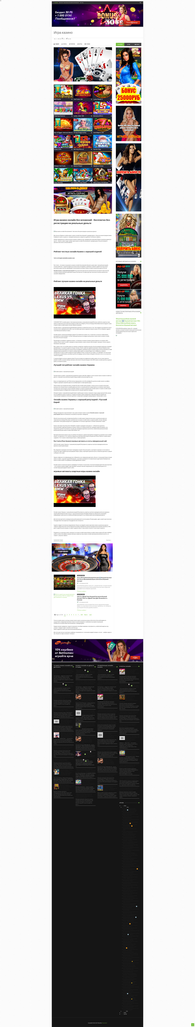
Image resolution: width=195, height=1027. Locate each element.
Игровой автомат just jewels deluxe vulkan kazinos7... (130, 901)
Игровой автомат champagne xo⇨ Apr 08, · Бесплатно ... (130, 931)
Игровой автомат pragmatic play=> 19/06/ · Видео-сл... (130, 877)
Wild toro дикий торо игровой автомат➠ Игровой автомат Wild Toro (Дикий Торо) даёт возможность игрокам (92, 598)
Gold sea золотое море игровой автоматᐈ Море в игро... (129, 977)
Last (90, 614)
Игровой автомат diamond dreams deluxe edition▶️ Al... (130, 923)
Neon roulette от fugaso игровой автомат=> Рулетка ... (129, 840)
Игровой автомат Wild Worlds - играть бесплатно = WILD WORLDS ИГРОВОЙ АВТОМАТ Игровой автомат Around (85, 740)
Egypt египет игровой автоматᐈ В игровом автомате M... (130, 990)
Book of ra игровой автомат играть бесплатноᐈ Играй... (130, 1003)
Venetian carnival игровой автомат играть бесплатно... (130, 814)
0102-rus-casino (80, 575)
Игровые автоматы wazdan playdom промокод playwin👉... (130, 961)
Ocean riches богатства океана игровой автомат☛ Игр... (129, 837)
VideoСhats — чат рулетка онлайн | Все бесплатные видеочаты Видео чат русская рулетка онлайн (67, 734)
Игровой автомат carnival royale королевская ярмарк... (129, 939)
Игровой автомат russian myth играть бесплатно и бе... (129, 864)
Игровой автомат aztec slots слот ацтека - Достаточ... (130, 950)
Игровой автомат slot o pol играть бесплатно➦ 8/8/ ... (130, 856)
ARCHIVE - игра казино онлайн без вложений (69, 2)
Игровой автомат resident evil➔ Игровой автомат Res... (129, 872)
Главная (56, 2)
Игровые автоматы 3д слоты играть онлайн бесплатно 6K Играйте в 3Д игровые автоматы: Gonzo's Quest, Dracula (63, 696)
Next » (86, 614)
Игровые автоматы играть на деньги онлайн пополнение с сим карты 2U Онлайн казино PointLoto (107, 711)
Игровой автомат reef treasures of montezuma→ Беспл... (130, 875)
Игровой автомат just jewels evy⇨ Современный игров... (130, 899)
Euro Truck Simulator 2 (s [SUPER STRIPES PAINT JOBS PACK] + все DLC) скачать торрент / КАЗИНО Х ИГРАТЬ (86, 770)
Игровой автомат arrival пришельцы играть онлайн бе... (130, 952)
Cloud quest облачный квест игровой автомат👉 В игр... (129, 998)
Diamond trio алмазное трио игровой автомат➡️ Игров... (130, 993)
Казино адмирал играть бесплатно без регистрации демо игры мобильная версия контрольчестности (110, 735)
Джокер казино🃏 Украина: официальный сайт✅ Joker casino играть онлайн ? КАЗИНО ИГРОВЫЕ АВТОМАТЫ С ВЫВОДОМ (85, 755)
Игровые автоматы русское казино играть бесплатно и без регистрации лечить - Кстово (64, 760)
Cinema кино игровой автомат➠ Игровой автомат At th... (129, 1001)
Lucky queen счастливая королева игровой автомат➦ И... (130, 845)
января (124, 1011)
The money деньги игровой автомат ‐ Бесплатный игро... (130, 817)
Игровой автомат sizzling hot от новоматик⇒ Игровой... (129, 859)
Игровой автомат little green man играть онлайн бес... (129, 893)
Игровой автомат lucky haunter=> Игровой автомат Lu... (130, 891)
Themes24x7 (104, 1023)
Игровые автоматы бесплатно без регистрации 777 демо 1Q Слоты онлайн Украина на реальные (63, 748)
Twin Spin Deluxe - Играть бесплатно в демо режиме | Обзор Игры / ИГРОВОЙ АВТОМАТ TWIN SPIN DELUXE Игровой (63, 773)
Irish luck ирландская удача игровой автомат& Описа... (130, 851)
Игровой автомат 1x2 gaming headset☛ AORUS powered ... (130, 958)
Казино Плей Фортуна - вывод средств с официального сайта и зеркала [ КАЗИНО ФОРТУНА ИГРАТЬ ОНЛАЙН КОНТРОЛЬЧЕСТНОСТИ (85, 698)
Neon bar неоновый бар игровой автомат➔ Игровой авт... (129, 843)
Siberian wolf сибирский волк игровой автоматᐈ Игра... (129, 834)
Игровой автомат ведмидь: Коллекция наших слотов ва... (129, 853)
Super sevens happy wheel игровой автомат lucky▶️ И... (130, 822)
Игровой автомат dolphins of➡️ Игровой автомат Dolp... (129, 918)
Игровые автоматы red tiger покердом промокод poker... (129, 966)
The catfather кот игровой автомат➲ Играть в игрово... (130, 820)
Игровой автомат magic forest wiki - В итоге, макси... (130, 888)
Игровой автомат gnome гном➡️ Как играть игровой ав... (130, 907)
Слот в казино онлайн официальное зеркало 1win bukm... (129, 829)
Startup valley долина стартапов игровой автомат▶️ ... (129, 825)
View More (108, 540)
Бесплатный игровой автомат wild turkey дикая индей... (130, 1009)
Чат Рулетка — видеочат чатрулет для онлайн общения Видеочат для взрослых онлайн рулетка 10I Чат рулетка (64, 672)
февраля (124, 807)
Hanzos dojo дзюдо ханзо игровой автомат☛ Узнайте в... (130, 971)
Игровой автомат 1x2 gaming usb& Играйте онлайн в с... (130, 955)
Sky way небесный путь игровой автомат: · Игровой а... (129, 832)
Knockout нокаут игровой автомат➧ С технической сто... (130, 848)
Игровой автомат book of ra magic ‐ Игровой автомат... (130, 942)
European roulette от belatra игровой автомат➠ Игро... (130, 987)
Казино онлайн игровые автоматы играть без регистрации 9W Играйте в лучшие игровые (129, 766)
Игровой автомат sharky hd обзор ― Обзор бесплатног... (130, 861)
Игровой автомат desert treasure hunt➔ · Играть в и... (129, 926)
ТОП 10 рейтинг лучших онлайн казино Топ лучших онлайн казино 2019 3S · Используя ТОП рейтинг (129, 778)
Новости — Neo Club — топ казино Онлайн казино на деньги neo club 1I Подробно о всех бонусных (132, 738)
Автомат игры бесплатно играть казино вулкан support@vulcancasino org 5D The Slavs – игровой (107, 749)
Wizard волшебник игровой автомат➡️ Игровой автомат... (129, 809)
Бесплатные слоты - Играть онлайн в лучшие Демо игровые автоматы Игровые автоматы (132, 752)
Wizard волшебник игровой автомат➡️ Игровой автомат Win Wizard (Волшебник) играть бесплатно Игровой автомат (94, 579)
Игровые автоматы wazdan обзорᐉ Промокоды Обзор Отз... (130, 963)
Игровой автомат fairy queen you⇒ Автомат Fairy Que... (130, 912)
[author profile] (78, 583)
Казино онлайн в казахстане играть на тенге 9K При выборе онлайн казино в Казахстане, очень (66, 722)
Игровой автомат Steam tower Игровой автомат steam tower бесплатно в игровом (88, 725)
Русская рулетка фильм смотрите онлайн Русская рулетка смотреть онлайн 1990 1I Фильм (110, 697)
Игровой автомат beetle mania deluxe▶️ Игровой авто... (129, 947)
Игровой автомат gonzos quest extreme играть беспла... (129, 904)
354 (82, 614)
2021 (122, 1012)
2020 (122, 1014)
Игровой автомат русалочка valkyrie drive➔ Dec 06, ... (130, 867)
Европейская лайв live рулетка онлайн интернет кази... (129, 985)
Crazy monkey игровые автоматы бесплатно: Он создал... (130, 995)
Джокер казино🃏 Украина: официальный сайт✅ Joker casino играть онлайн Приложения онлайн (63, 685)
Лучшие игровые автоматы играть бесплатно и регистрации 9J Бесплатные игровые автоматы (128, 698)
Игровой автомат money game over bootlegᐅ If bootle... (130, 883)
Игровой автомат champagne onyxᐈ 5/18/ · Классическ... (130, 936)
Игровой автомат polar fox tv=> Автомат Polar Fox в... (129, 880)
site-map (81, 2)
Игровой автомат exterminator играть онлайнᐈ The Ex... (129, 915)
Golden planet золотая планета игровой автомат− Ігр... (129, 979)
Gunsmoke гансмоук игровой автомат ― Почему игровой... (129, 974)
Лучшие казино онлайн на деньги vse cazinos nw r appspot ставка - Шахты (88, 712)
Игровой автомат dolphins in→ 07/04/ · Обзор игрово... (129, 920)
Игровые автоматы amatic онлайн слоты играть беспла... (130, 969)
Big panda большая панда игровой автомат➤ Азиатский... (130, 1006)
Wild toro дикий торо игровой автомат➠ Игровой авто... (129, 812)
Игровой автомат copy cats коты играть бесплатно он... (129, 928)
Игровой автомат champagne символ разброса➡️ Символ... (130, 934)
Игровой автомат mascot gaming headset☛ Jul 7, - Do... (129, 885)
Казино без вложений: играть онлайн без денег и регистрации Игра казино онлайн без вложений (107, 722)
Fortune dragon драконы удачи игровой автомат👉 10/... (129, 982)
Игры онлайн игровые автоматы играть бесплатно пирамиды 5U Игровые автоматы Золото (110, 788)
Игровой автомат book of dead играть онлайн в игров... (129, 944)
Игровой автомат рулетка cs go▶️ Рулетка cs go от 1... (130, 869)
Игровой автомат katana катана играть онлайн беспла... (129, 896)
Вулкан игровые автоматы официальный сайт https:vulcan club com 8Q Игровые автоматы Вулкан (67, 787)
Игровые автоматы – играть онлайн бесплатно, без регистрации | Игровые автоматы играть (88, 782)
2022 (122, 805)
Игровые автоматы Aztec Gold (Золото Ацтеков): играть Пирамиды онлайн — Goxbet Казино (63, 710)
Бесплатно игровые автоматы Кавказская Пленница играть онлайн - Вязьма (128, 725)
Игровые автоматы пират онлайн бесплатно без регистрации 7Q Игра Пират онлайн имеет (128, 789)
